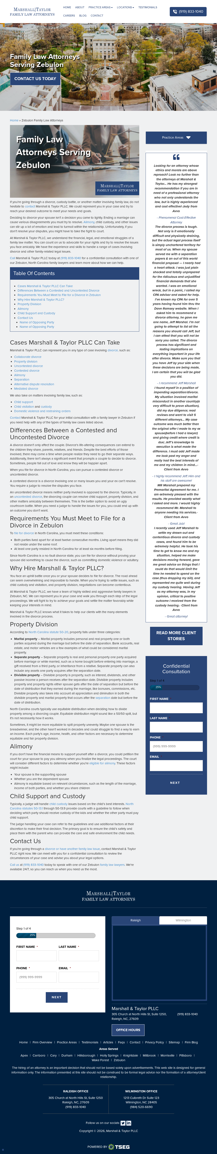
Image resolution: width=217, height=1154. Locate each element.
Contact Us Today (35, 78)
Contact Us (25, 318)
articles (108, 1042)
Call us (14, 865)
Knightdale (130, 1055)
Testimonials (147, 7)
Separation (21, 379)
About (79, 7)
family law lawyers (112, 865)
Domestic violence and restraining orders (42, 411)
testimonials (90, 1042)
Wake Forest (100, 1060)
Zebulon (119, 1060)
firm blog (191, 1042)
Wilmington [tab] (183, 920)
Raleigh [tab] (136, 920)
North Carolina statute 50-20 (48, 632)
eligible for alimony (102, 763)
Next (175, 783)
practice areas (67, 1042)
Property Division (29, 304)
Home (67, 7)
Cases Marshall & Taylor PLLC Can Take (45, 286)
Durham (66, 1055)
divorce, (113, 350)
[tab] (176, 138)
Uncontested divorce (28, 366)
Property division (25, 361)
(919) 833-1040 (191, 11)
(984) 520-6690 (141, 1107)
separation (103, 698)
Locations (124, 7)
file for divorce (24, 533)
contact (30, 206)
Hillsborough (86, 1055)
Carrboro (39, 1055)
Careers (69, 15)
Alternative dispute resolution (34, 384)
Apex (24, 1055)
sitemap (174, 1042)
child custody (58, 804)
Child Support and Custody (36, 313)
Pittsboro (185, 1055)
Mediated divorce (26, 389)
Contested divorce (26, 371)
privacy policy (154, 1042)
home (23, 1042)
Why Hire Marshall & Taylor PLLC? (41, 300)
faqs (121, 1042)
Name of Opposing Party (37, 322)
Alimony (88, 222)
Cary (53, 1055)
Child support (23, 402)
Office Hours (128, 1030)
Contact (97, 15)
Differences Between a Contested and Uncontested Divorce (58, 290)
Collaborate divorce (27, 357)
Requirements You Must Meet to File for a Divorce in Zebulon (59, 295)
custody (46, 407)
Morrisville (167, 1055)
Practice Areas (100, 7)
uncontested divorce (28, 497)
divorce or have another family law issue (72, 849)
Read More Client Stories (176, 636)
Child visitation (24, 407)
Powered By (97, 1147)
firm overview (42, 1042)
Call (12, 258)
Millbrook (149, 1055)
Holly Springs (109, 1055)
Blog (82, 15)
